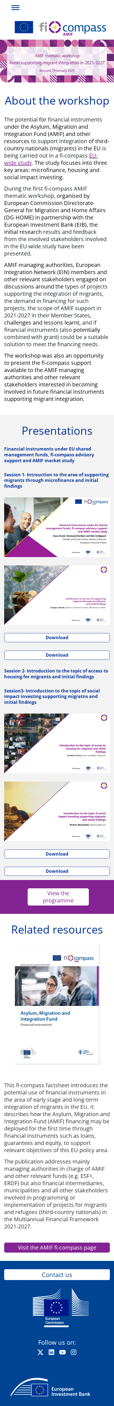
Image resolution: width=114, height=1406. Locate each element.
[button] (14, 6)
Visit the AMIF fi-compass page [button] (57, 1247)
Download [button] (57, 637)
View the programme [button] (58, 896)
